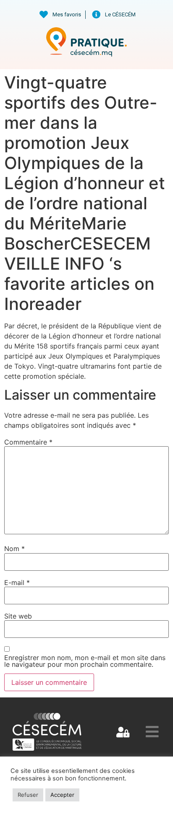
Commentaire (28, 442)
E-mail (17, 582)
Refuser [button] (28, 794)
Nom (14, 548)
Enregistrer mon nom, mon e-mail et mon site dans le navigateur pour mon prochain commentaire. (84, 661)
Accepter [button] (62, 794)
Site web (18, 616)
